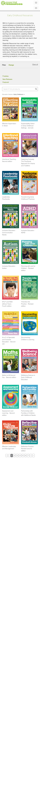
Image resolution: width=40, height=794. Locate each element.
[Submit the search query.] (36, 89)
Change (11, 65)
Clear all (35, 64)
